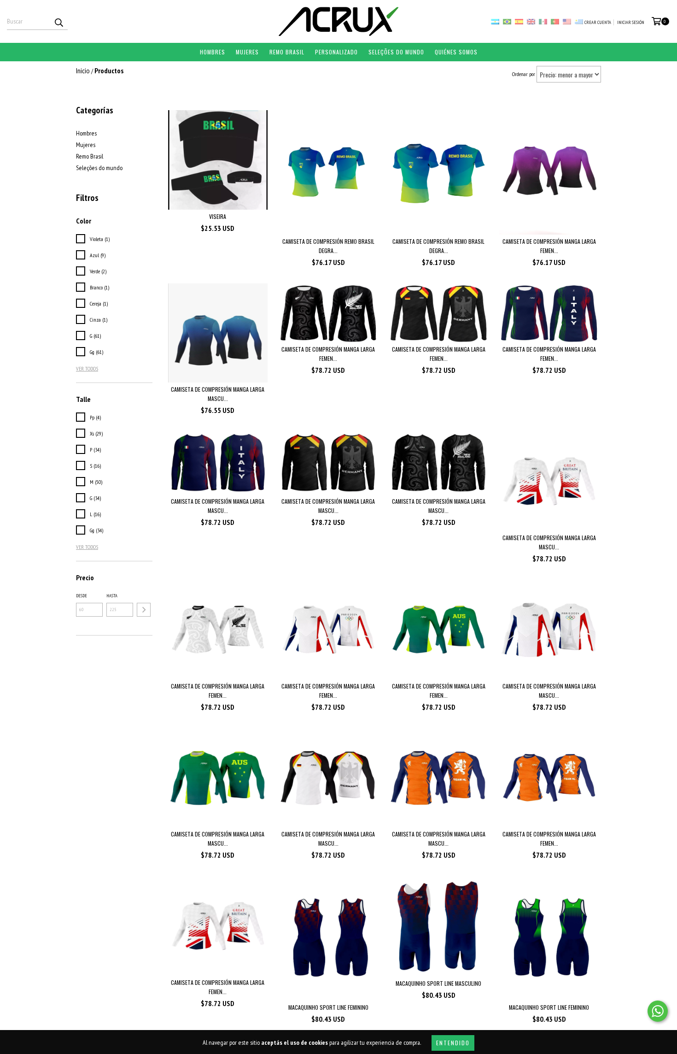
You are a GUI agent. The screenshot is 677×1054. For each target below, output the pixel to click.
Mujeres (247, 52)
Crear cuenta (597, 22)
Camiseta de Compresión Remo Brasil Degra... (328, 245)
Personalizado (336, 52)
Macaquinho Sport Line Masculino (438, 983)
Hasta (111, 596)
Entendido (453, 1043)
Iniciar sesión (630, 22)
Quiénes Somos (456, 52)
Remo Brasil (286, 52)
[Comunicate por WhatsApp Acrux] (658, 1011)
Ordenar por (523, 74)
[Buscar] (58, 21)
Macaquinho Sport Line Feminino (328, 1007)
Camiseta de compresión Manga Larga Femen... (549, 245)
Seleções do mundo (99, 168)
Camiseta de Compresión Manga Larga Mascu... (217, 393)
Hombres (212, 52)
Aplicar (144, 610)
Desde (81, 596)
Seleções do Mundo (396, 52)
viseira (217, 216)
